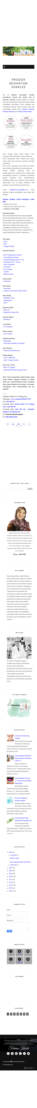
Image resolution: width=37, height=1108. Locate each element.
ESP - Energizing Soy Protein (13, 255)
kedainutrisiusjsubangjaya (14, 414)
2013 (10, 891)
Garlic (5, 303)
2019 (10, 873)
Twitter (19, 954)
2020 (10, 870)
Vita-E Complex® (9, 264)
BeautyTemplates (19, 1061)
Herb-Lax (6, 310)
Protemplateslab (8, 1064)
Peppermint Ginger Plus (11, 312)
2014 (10, 888)
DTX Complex (8, 327)
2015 (10, 885)
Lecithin (6, 272)
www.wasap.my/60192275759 (21, 399)
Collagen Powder (9, 246)
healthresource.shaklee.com (19, 190)
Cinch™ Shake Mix (9, 358)
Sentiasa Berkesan (9, 111)
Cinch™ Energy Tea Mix (11, 360)
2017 (10, 879)
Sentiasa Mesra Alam (25, 111)
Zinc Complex (8, 269)
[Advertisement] (18, 18)
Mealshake (7, 341)
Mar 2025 (13, 865)
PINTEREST (19, 962)
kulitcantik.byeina (11, 417)
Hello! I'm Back (14, 858)
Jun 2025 (13, 855)
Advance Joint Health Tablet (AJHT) (15, 291)
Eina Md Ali (10, 401)
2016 (10, 882)
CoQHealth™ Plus (9, 298)
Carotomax (7, 281)
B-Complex (7, 267)
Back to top (28, 1068)
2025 (10, 852)
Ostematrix (7, 288)
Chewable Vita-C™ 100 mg (12, 262)
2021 (10, 868)
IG (28, 954)
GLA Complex (8, 334)
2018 (10, 876)
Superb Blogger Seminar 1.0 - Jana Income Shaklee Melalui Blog (23, 780)
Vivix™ (5, 241)
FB (11, 954)
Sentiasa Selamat (28, 109)
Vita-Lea (6, 343)
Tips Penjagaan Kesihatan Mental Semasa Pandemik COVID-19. (23, 758)
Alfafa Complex (9, 274)
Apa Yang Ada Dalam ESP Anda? (20, 862)
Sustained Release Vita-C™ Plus (14, 260)
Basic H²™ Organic (9, 367)
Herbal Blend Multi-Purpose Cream (15, 370)
